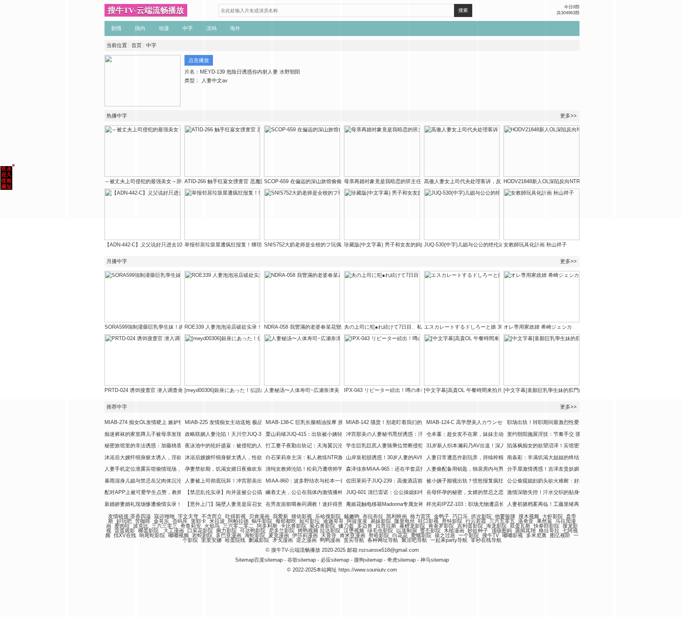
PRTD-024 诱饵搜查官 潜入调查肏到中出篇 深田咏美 (165, 390)
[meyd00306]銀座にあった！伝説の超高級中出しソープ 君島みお (259, 390)
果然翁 (544, 521)
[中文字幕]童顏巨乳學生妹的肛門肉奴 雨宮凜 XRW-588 (566, 390)
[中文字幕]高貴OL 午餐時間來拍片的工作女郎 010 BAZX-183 (493, 390)
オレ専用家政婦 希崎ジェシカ (538, 327)
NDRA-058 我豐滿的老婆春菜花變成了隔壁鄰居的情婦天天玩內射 (338, 327)
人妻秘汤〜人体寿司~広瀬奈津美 (301, 390)
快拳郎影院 (546, 526)
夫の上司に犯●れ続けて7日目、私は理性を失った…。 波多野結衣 (420, 327)
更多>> (568, 261)
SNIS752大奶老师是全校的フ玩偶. (303, 245)
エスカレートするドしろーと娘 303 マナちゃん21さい (486, 327)
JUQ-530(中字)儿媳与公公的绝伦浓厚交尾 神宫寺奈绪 (485, 245)
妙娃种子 (477, 531)
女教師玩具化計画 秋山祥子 (535, 245)
